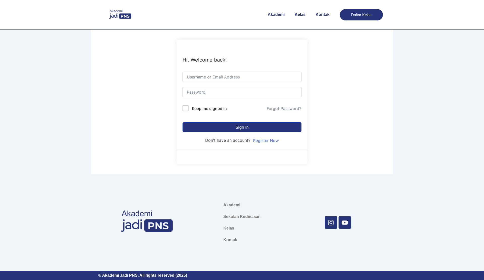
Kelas (300, 14)
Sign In (242, 127)
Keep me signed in (209, 108)
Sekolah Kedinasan (242, 216)
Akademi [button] (276, 14)
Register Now (266, 140)
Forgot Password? (284, 108)
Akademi (231, 205)
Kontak (322, 14)
